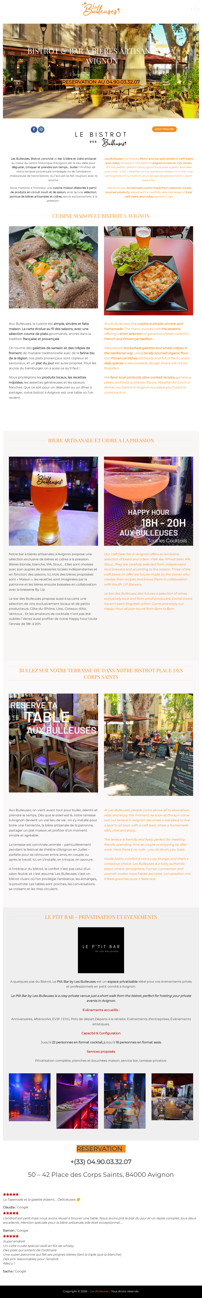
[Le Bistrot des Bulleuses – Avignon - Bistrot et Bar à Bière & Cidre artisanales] (101, 9)
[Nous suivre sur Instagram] (41, 129)
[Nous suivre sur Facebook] (34, 129)
